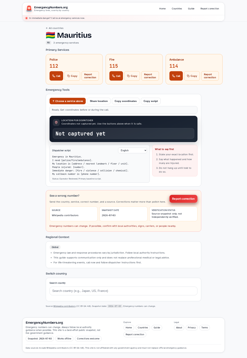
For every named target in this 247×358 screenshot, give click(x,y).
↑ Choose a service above (67, 101)
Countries (177, 8)
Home (162, 8)
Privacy (192, 327)
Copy (74, 75)
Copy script (151, 101)
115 (113, 66)
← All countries (54, 28)
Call (58, 76)
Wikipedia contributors (65, 215)
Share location (99, 101)
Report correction (210, 8)
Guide (191, 8)
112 (54, 66)
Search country (57, 283)
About (179, 327)
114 (173, 66)
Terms (204, 327)
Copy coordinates (126, 101)
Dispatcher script (61, 150)
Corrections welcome (88, 338)
